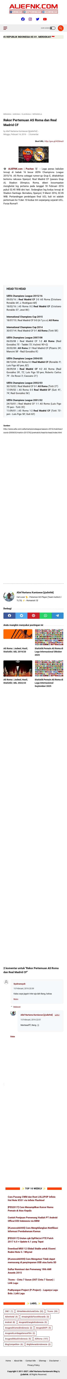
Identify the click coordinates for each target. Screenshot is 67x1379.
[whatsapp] (46, 616)
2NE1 (9, 1311)
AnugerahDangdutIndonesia (33, 1322)
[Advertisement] (33, 76)
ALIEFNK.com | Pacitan (21, 168)
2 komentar (33, 134)
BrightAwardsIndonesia (39, 1344)
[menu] (7, 28)
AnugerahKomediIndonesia (18, 1328)
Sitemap (42, 1361)
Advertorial (11, 1317)
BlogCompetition (14, 1344)
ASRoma (41, 1339)
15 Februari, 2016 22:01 (31, 1019)
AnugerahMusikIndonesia (18, 1339)
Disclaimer (54, 1361)
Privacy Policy (33, 1365)
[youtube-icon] (44, 19)
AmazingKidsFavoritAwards (35, 1317)
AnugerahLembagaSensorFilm (20, 1333)
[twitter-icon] (37, 19)
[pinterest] (33, 616)
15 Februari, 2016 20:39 (24, 988)
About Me (18, 1361)
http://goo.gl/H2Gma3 (54, 141)
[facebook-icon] (22, 19)
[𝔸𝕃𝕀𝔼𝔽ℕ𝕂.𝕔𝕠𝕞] (33, 8)
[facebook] (9, 616)
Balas (16, 999)
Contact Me (31, 1361)
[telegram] (58, 616)
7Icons (52, 1311)
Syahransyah (19, 984)
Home (8, 1361)
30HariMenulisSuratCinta (30, 1311)
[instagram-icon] (29, 19)
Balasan (17, 1007)
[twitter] (21, 616)
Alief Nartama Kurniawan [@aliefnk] (37, 1015)
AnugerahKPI (43, 1328)
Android (10, 1322)
